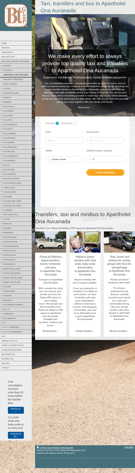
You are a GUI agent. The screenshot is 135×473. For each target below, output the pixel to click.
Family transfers (84, 331)
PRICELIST (16, 409)
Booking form (49, 331)
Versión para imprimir (50, 448)
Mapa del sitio (67, 448)
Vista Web (128, 447)
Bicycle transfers (118, 331)
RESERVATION (15, 435)
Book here (84, 107)
